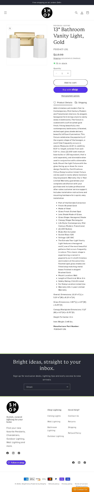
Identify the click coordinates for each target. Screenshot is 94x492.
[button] (5, 12)
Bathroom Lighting (52, 429)
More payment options (70, 96)
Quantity (57, 68)
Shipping (57, 58)
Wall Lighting (53, 421)
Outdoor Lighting (55, 436)
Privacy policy (67, 484)
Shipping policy (82, 486)
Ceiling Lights (54, 416)
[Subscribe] (67, 387)
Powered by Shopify (38, 484)
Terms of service (81, 484)
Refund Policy (74, 433)
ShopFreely (26, 484)
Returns (72, 421)
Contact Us (73, 416)
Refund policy (54, 484)
